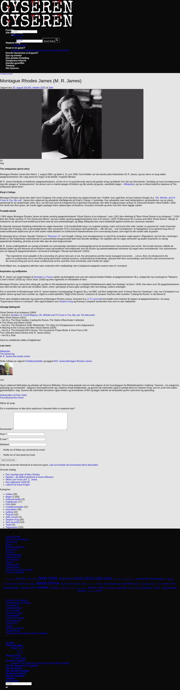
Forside (10, 30)
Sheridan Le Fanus (43, 277)
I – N (19, 38)
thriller (157, 588)
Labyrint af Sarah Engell (18, 484)
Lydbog (9, 512)
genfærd (128, 583)
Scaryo (9, 625)
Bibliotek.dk (11, 542)
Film (8, 504)
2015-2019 (84, 578)
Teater (9, 524)
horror (159, 584)
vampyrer (81, 591)
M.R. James (60, 361)
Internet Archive (13, 557)
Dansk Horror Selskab (17, 600)
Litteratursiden (13, 565)
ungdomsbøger (169, 588)
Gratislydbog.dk (13, 554)
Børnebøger (30, 584)
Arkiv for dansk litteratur (17, 539)
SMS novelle (12, 517)
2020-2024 (103, 578)
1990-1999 (32, 579)
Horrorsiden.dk (13, 620)
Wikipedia (129, 184)
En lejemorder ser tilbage (18, 603)
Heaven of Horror (14, 613)
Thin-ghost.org (7, 354)
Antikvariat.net (13, 537)
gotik (136, 584)
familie (92, 584)
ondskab (54, 588)
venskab (90, 591)
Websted (4, 444)
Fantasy (99, 584)
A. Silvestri (126, 579)
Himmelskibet (12, 615)
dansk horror (47, 583)
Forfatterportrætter (6, 74)
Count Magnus (30, 315)
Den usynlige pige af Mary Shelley (23, 474)
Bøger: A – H (17, 35)
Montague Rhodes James (79, 361)
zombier (98, 590)
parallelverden (65, 588)
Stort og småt (12, 522)
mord (32, 587)
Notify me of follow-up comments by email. (24, 450)
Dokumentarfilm (13, 499)
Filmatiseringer (18, 45)
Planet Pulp (11, 623)
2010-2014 (65, 578)
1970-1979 (10, 579)
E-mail (4, 439)
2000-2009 (47, 578)
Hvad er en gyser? (15, 48)
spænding (122, 588)
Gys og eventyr (14, 55)
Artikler (9, 494)
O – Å (19, 40)
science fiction (96, 587)
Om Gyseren (12, 68)
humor (166, 583)
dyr (88, 584)
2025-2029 (116, 579)
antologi (169, 579)
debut (83, 584)
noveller (42, 587)
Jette (50, 87)
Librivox (10, 562)
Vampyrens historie (16, 60)
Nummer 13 (54, 236)
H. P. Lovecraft (94, 299)
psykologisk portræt (79, 588)
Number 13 (16, 315)
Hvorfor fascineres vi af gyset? (22, 53)
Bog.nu (9, 544)
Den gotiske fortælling (17, 58)
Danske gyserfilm (15, 63)
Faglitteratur (12, 502)
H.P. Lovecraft (12, 610)
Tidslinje (10, 65)
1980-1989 (20, 579)
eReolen (10, 552)
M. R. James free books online (15, 356)
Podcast (10, 514)
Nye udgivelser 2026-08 (18, 482)
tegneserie (146, 588)
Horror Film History (15, 618)
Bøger (9, 497)
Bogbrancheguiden (15, 547)
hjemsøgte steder (148, 584)
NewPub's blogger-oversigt (19, 570)
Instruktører (11, 509)
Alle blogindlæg (14, 32)
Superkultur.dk (13, 631)
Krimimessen (12, 559)
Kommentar (6, 429)
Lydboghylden (13, 567)
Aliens (133, 579)
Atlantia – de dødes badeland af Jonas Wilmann (29, 477)
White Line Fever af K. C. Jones (21, 479)
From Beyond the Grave (12, 397)
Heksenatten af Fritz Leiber (13, 395)
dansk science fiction (70, 583)
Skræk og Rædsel (15, 628)
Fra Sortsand (12, 605)
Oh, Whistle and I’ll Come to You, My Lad (59, 315)
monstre (24, 588)
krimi (173, 583)
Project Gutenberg (15, 572)
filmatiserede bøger (113, 583)
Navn (3, 434)
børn (21, 583)
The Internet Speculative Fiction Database (27, 633)
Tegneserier (11, 527)
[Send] (7, 687)
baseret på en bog (11, 584)
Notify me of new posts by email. (19, 455)
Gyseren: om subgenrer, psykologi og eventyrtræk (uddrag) (40, 50)
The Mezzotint (88, 315)
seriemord (111, 588)
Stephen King (13, 43)
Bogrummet (11, 549)
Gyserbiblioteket (14, 608)
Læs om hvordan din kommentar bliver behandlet (73, 465)
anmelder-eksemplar (150, 578)
